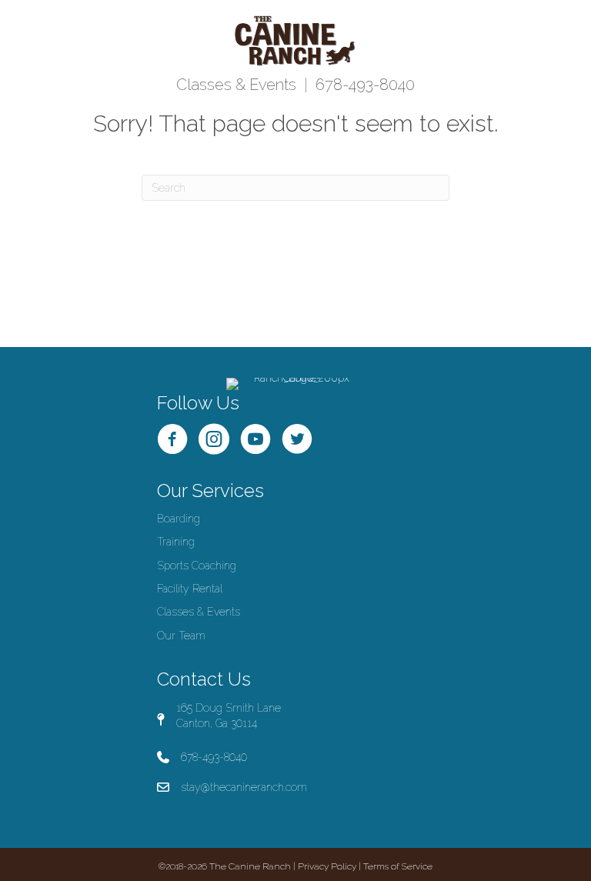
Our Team (181, 635)
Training (176, 542)
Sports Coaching (196, 565)
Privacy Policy (327, 866)
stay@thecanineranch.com (244, 787)
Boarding (178, 518)
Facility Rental (189, 588)
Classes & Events (236, 84)
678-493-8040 (365, 84)
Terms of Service (397, 866)
